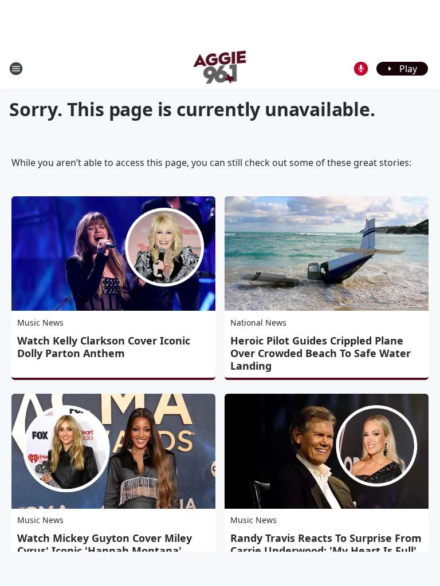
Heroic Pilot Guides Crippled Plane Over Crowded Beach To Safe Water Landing (320, 353)
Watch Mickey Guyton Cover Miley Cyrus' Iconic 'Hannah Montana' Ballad (104, 550)
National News (258, 322)
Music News (40, 322)
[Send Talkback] (361, 69)
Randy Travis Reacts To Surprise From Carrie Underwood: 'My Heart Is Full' (326, 544)
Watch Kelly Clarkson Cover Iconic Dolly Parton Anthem (103, 346)
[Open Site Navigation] (16, 69)
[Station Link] (220, 68)
